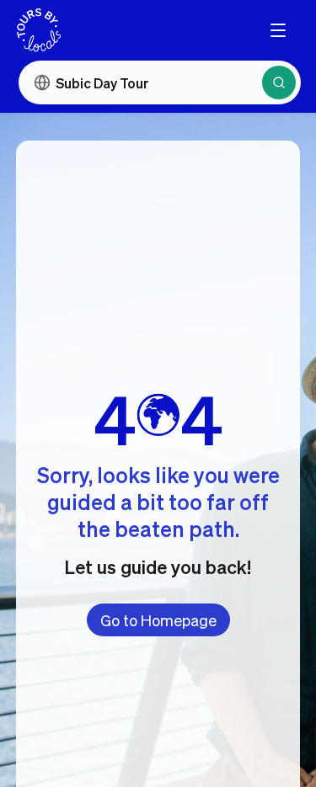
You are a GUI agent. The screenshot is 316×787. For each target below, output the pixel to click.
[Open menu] (278, 30)
